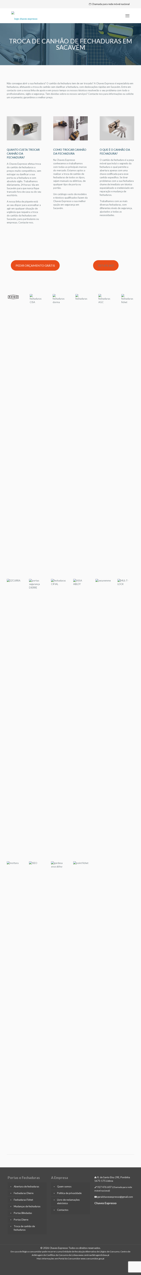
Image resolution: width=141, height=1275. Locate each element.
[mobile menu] (127, 16)
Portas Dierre (21, 1219)
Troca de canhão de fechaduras (24, 1228)
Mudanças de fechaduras (27, 1206)
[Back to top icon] (123, 1267)
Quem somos (64, 1186)
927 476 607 (106, 265)
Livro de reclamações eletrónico (68, 1201)
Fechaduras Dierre (23, 1193)
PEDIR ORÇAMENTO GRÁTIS (35, 265)
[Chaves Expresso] (24, 15)
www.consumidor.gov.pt (92, 1258)
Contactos (62, 1209)
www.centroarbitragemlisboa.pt (93, 1255)
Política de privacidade (69, 1193)
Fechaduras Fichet (23, 1199)
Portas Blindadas (23, 1213)
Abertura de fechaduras (26, 1186)
